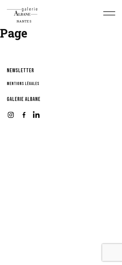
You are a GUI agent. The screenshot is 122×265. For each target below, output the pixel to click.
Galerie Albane (24, 99)
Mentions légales (23, 83)
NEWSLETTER (20, 70)
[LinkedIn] (37, 115)
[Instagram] (11, 115)
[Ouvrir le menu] (109, 13)
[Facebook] (24, 115)
